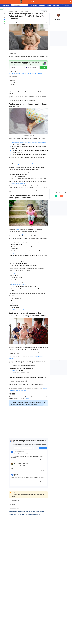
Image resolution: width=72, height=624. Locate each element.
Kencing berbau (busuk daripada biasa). (20, 273)
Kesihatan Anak (17, 11)
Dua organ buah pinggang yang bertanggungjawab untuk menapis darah (29, 142)
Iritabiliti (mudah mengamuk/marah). (19, 309)
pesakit (27, 386)
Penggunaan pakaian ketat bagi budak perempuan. (23, 253)
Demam (13, 370)
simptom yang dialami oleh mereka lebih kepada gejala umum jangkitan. (25, 73)
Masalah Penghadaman (24, 11)
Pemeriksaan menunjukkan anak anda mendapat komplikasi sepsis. (26, 375)
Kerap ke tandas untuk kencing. (18, 284)
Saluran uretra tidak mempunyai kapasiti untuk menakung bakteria (24, 234)
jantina (17, 229)
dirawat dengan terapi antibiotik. (19, 183)
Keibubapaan (11, 11)
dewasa (27, 398)
